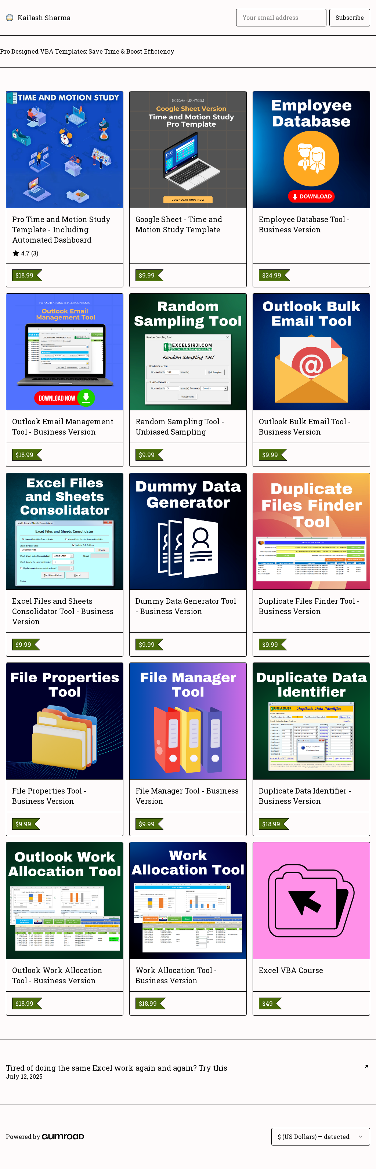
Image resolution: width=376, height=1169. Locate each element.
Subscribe (350, 17)
